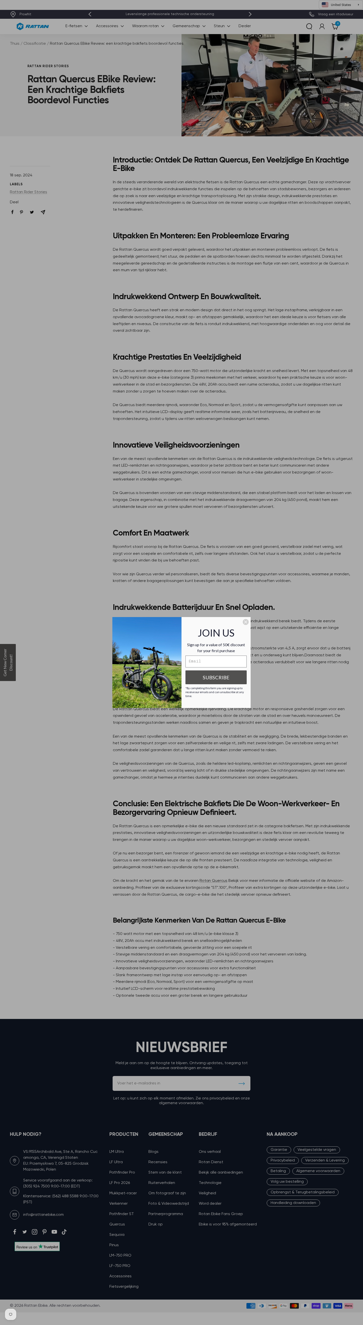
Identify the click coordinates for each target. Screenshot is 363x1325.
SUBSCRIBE (216, 677)
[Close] (246, 622)
